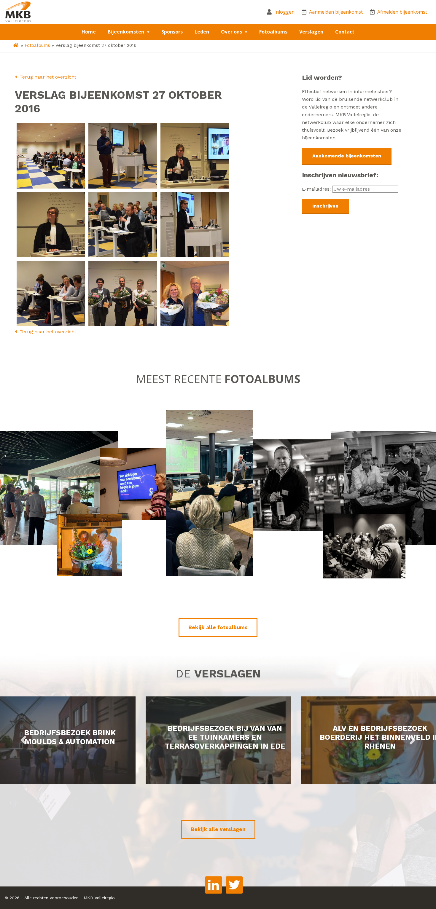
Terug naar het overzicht (47, 77)
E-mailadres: (317, 189)
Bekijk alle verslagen (218, 829)
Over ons (232, 31)
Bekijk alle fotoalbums (218, 627)
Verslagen (311, 31)
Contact (344, 31)
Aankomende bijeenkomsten (346, 156)
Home (89, 31)
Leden (202, 31)
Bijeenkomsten (126, 31)
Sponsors (172, 31)
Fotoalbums (273, 31)
